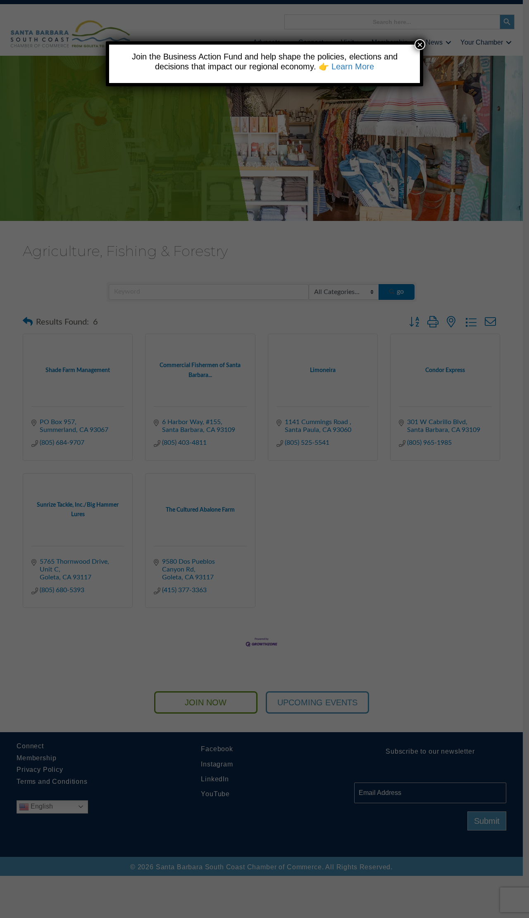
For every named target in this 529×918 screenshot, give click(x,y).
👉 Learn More (346, 66)
